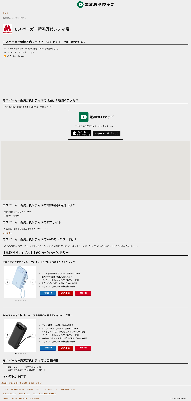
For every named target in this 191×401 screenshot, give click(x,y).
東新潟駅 (23, 383)
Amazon (48, 293)
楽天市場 (65, 293)
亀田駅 (31, 383)
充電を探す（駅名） (34, 389)
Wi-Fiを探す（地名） (51, 389)
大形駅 (39, 383)
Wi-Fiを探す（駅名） (68, 389)
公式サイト (7, 233)
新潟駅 (4, 383)
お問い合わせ (34, 398)
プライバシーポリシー (19, 398)
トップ (5, 13)
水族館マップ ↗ (24, 393)
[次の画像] (33, 282)
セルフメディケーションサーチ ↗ (44, 393)
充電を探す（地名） (18, 389)
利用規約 (6, 398)
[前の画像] (7, 282)
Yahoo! (83, 293)
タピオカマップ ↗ (9, 393)
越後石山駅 (13, 383)
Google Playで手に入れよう (107, 133)
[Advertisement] (95, 77)
